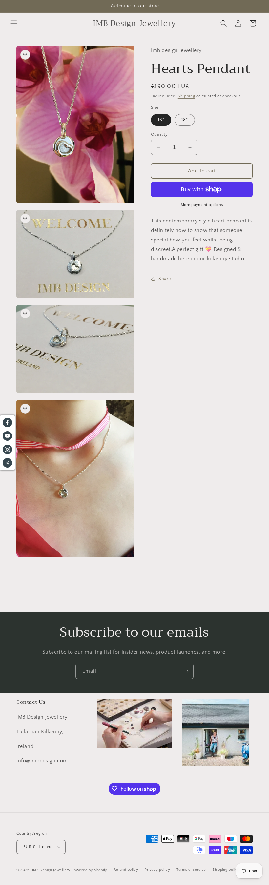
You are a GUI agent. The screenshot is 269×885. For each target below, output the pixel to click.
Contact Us (30, 702)
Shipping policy (226, 870)
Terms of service (191, 870)
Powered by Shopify (89, 870)
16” (161, 120)
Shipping (186, 96)
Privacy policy (157, 870)
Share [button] (164, 278)
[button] (14, 23)
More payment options (202, 205)
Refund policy (126, 870)
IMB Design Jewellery (51, 870)
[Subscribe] (186, 671)
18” (184, 120)
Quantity (159, 134)
